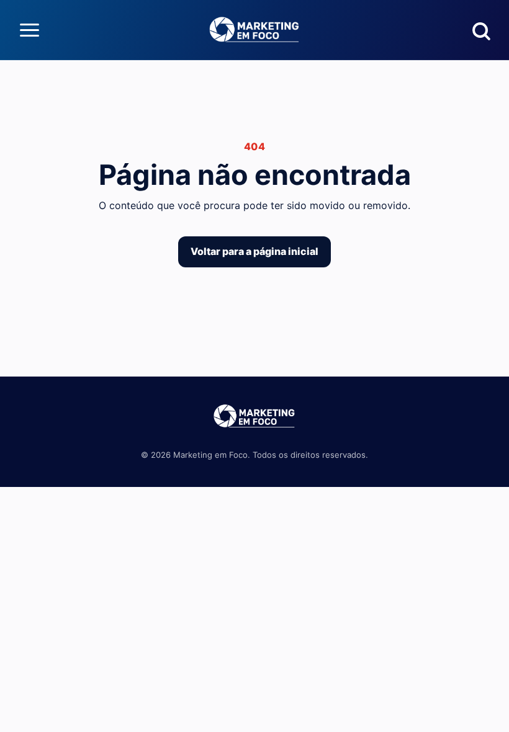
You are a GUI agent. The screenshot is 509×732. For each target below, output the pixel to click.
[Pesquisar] (480, 30)
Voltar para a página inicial (254, 251)
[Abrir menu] (29, 30)
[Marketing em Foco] (254, 30)
